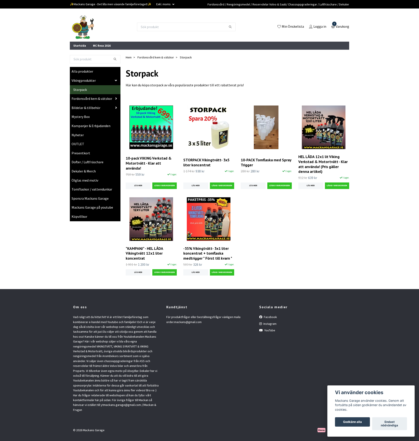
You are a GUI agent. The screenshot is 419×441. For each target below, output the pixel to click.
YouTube (269, 330)
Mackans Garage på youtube (92, 207)
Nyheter (78, 135)
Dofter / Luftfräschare (87, 162)
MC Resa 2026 (102, 45)
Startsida (79, 45)
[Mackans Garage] (83, 27)
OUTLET (78, 144)
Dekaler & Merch (84, 171)
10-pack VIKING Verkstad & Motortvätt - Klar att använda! (149, 163)
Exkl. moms (163, 4)
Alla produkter (82, 71)
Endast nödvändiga (389, 423)
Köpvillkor (79, 216)
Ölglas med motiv (85, 180)
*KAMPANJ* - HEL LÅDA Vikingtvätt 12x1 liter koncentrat (144, 253)
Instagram (269, 324)
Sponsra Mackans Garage (90, 198)
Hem (129, 57)
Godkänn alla (352, 422)
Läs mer (138, 185)
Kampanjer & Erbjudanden (91, 126)
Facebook (270, 317)
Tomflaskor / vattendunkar (92, 189)
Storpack (80, 89)
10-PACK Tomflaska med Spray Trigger (266, 162)
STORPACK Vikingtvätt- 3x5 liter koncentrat (206, 162)
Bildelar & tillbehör (86, 108)
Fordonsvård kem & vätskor (92, 98)
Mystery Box (81, 116)
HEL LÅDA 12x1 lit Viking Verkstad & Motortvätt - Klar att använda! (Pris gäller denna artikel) (323, 164)
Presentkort (81, 153)
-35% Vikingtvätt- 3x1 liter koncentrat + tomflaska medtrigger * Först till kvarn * (207, 253)
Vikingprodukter (84, 80)
